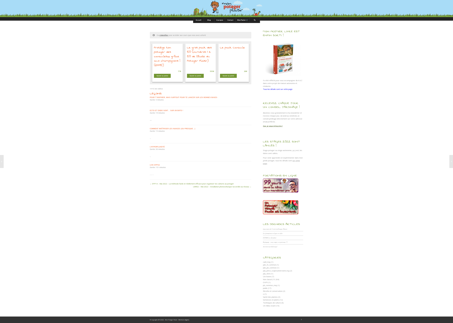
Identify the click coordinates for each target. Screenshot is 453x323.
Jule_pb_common (270, 268)
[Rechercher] (254, 20)
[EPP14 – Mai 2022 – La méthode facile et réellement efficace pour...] (2, 161)
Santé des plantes (270, 297)
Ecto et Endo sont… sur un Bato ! (166, 110)
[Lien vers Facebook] (301, 319)
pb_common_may (270, 285)
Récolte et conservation (272, 291)
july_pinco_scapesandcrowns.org (276, 270)
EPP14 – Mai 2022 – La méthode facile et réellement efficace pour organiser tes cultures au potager (193, 183)
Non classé (267, 279)
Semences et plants (271, 300)
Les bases (267, 276)
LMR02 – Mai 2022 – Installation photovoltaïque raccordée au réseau (221, 186)
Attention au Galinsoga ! (270, 247)
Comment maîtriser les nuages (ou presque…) (172, 129)
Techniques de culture (272, 303)
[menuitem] (198, 20)
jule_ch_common (269, 265)
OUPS (265, 282)
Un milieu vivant (269, 305)
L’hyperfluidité (157, 147)
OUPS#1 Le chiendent (269, 238)
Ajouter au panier (162, 76)
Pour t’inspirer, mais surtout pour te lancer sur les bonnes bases (183, 97)
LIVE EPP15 (155, 165)
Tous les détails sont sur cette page (277, 89)
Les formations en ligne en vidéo (273, 233)
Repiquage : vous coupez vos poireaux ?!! (275, 242)
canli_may (267, 262)
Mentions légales (183, 320)
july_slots (267, 273)
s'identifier (163, 35)
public (265, 288)
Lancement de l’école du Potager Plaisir (275, 229)
